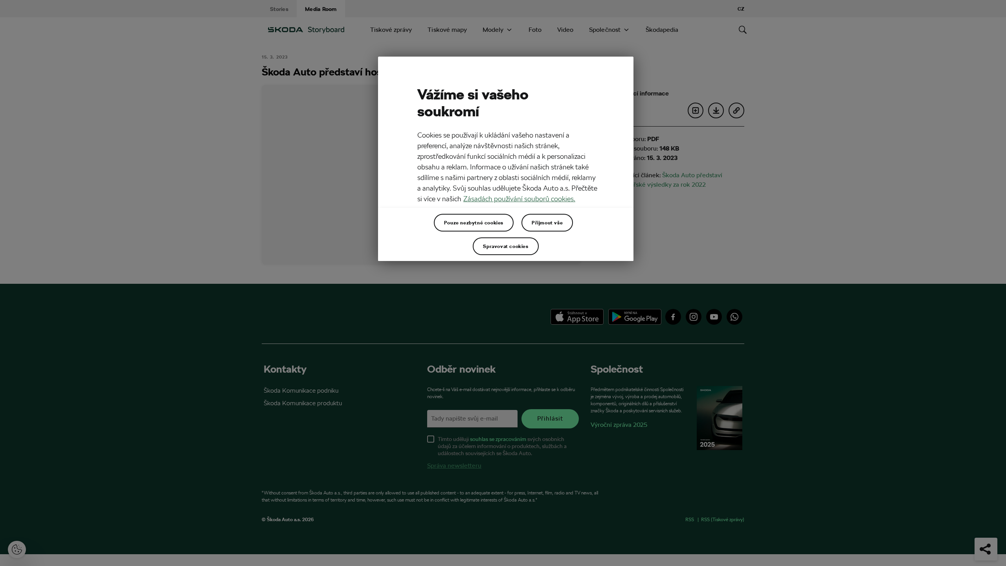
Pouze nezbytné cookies (473, 222)
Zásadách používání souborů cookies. (519, 199)
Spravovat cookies (505, 246)
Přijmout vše (547, 222)
